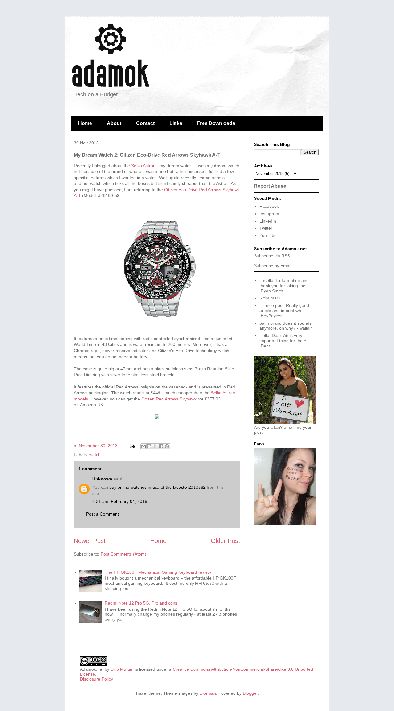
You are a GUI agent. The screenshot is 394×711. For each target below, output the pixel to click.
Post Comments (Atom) (123, 554)
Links (175, 123)
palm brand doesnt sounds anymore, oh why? (285, 326)
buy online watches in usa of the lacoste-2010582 (157, 487)
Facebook (269, 206)
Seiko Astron (143, 165)
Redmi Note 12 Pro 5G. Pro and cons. (142, 603)
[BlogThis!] (149, 446)
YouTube (268, 235)
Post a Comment (102, 514)
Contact (145, 123)
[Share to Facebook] (161, 446)
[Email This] (143, 446)
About (114, 123)
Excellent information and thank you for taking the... (284, 283)
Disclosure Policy (96, 679)
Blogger (250, 693)
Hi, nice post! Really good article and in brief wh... (284, 308)
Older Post (225, 540)
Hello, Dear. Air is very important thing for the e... (284, 338)
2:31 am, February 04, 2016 (119, 501)
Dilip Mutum (122, 669)
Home (85, 123)
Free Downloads (216, 123)
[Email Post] (131, 445)
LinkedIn (267, 221)
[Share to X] (155, 446)
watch (95, 454)
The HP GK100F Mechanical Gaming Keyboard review (158, 572)
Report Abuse (270, 186)
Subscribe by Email (272, 265)
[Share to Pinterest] (167, 446)
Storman (207, 693)
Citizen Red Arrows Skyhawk (169, 398)
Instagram (269, 213)
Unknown (102, 478)
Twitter (265, 228)
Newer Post (90, 540)
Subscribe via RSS (272, 255)
